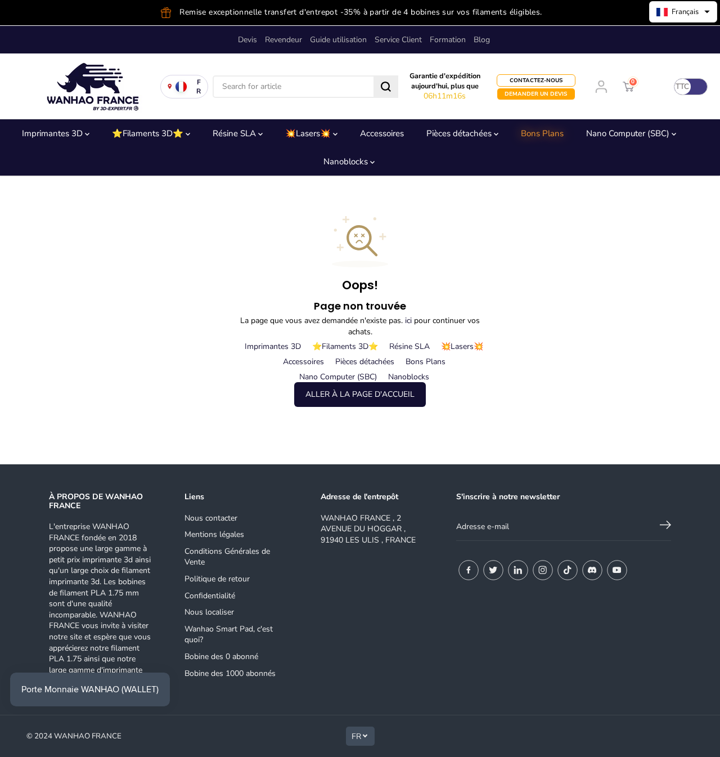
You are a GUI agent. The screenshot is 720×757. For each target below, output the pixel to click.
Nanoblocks (346, 161)
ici (408, 320)
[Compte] (601, 86)
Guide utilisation (338, 39)
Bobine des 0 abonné (221, 656)
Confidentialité (209, 595)
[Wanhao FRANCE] (90, 86)
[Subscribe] (665, 527)
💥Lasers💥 (309, 133)
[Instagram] (542, 570)
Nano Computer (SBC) (629, 133)
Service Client (398, 39)
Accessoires (382, 133)
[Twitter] (493, 570)
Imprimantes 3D (53, 133)
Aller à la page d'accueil (360, 394)
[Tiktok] (567, 570)
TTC (682, 87)
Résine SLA (235, 133)
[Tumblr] (592, 570)
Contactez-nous (536, 80)
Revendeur (283, 39)
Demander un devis (536, 93)
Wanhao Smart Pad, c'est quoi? (228, 635)
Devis (247, 39)
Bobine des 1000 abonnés (230, 673)
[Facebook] (468, 570)
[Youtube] (617, 570)
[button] (683, 12)
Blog (482, 39)
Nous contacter (210, 518)
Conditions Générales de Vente (227, 557)
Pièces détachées (460, 133)
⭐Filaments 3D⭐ (149, 133)
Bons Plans (542, 133)
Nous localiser (209, 612)
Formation (448, 39)
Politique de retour (217, 579)
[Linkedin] (518, 570)
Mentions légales (214, 534)
